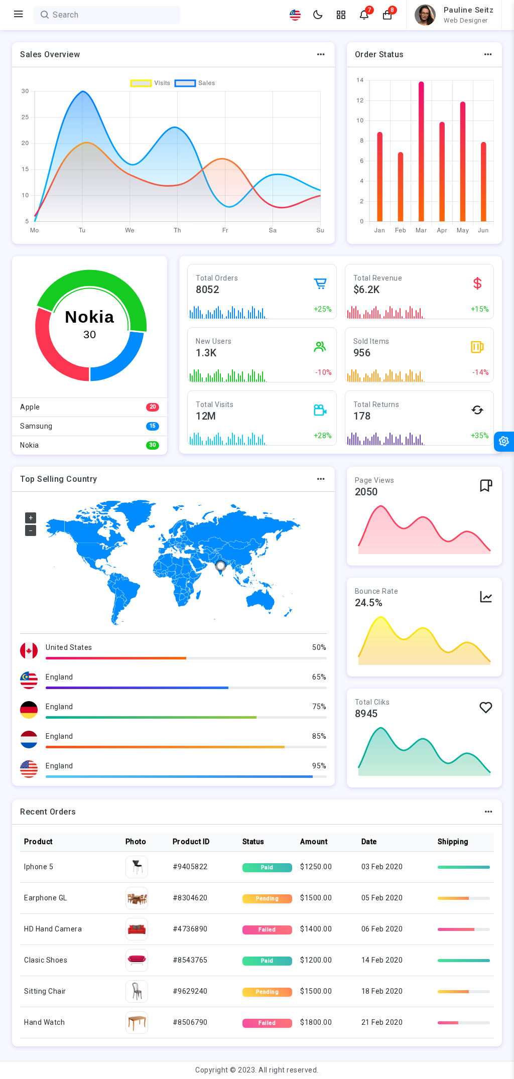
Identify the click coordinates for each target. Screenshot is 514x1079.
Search (65, 15)
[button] (387, 15)
